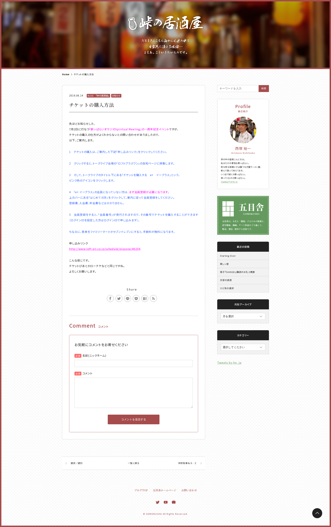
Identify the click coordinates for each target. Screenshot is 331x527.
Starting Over (228, 255)
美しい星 (224, 263)
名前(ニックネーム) (94, 355)
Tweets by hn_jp (229, 362)
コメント (87, 373)
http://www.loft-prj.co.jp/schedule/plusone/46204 (104, 249)
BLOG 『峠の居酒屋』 (98, 95)
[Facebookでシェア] (110, 298)
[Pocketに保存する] (136, 298)
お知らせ (116, 95)
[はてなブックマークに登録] (144, 298)
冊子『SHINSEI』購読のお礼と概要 (237, 272)
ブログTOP (141, 490)
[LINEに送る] (127, 298)
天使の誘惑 (226, 280)
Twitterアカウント (229, 181)
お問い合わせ (189, 490)
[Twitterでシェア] (119, 298)
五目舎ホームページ (164, 490)
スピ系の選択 (227, 288)
